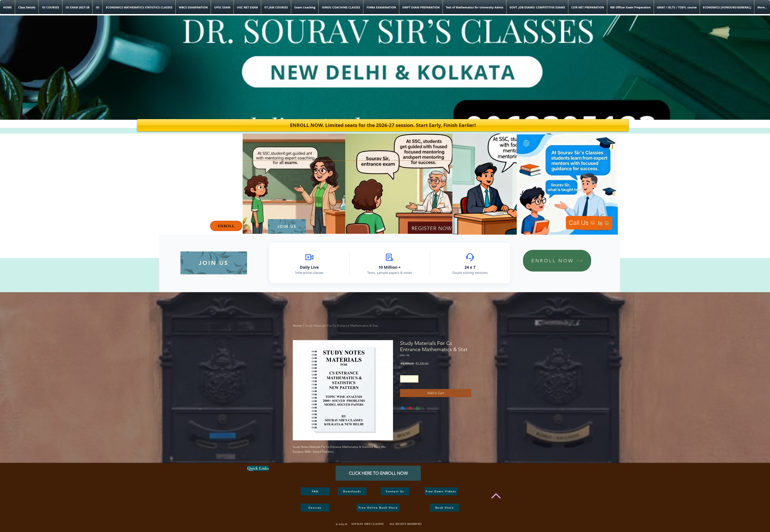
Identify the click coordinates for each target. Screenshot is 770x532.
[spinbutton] (409, 378)
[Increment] (415, 378)
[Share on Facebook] (402, 408)
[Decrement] (403, 378)
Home (297, 325)
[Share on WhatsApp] (417, 408)
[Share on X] (425, 408)
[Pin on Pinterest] (410, 408)
